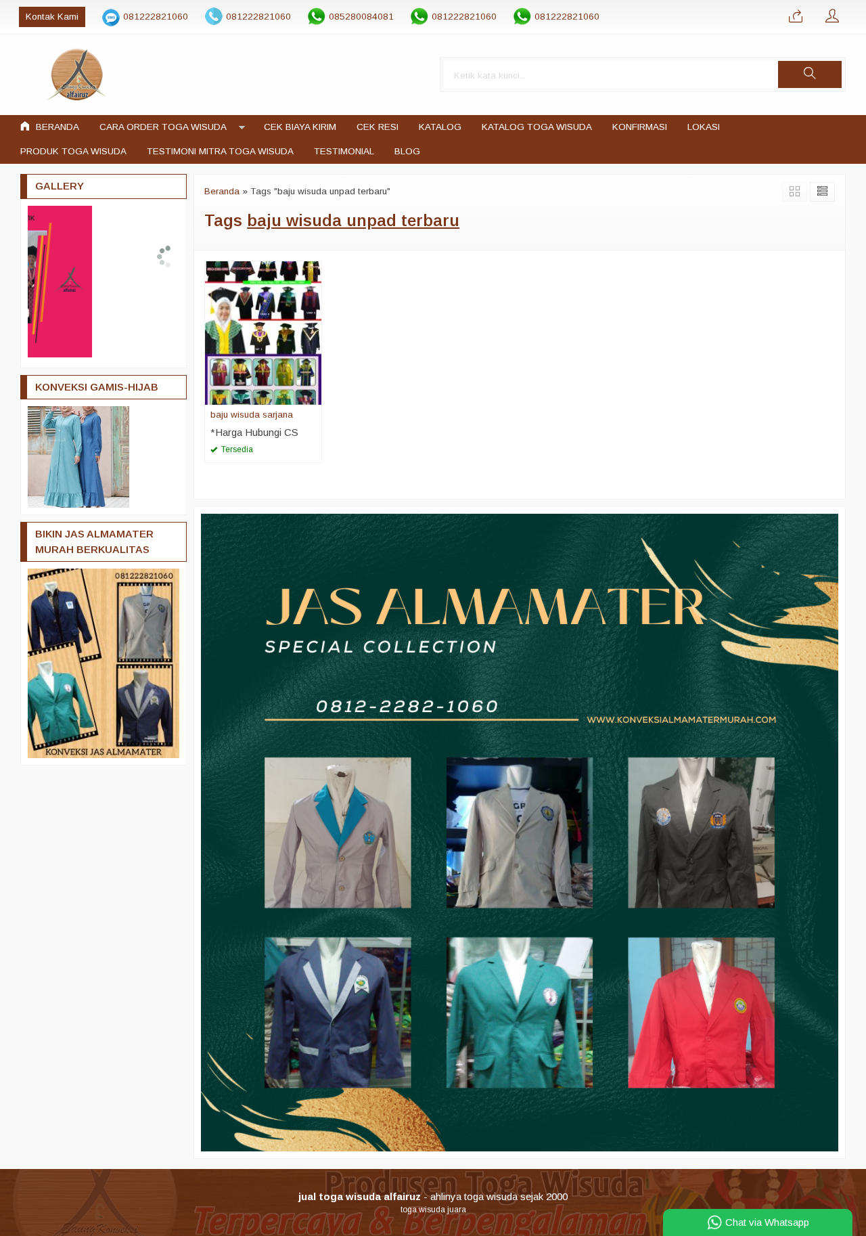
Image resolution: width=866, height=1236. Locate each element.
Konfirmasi (639, 127)
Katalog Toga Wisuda (537, 127)
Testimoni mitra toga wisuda (220, 151)
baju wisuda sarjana (251, 415)
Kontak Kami (52, 17)
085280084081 (361, 17)
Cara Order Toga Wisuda (163, 127)
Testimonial (344, 151)
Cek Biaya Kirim (300, 127)
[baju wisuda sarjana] (263, 332)
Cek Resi (377, 127)
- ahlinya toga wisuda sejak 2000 (433, 1196)
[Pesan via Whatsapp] (795, 16)
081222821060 (155, 17)
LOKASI (703, 127)
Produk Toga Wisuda (73, 151)
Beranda (56, 127)
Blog (407, 151)
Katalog (440, 127)
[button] (810, 74)
